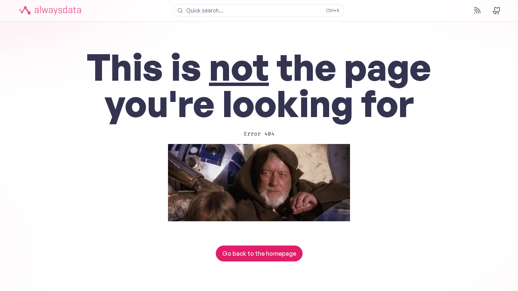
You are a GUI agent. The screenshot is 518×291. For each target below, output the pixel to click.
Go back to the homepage (259, 253)
